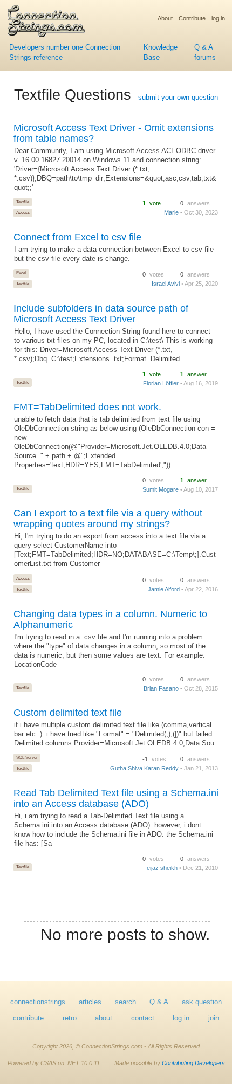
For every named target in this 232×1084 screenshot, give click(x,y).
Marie (171, 212)
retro (70, 1018)
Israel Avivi (166, 283)
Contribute (192, 18)
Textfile (22, 201)
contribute (28, 1018)
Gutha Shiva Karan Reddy (144, 768)
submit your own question (178, 97)
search (125, 1002)
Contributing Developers (193, 1063)
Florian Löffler (161, 383)
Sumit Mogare (160, 489)
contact (142, 1018)
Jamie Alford (164, 589)
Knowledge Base (161, 52)
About (165, 18)
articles (90, 1002)
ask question (202, 1002)
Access (23, 212)
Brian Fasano (161, 688)
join (213, 1018)
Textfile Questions (72, 95)
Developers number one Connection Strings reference (64, 52)
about (103, 1018)
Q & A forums (205, 52)
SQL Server (27, 757)
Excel (21, 272)
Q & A (158, 1002)
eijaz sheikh (162, 868)
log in (218, 18)
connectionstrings (37, 1002)
